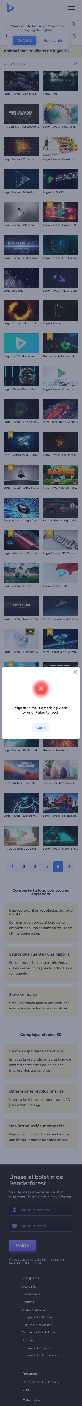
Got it (41, 728)
